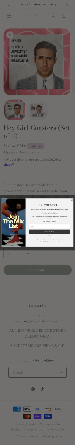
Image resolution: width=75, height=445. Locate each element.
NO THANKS (49, 236)
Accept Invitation (50, 231)
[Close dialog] (72, 200)
